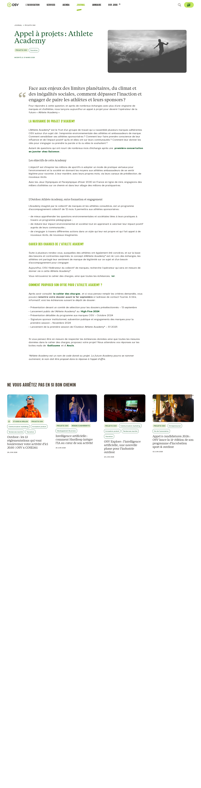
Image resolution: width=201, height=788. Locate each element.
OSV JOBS (113, 5)
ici (113, 276)
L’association (32, 5)
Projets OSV (30, 25)
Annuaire (96, 5)
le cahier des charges (66, 293)
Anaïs (70, 345)
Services (51, 5)
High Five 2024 (90, 311)
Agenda (66, 5)
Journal (81, 5)
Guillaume (53, 345)
